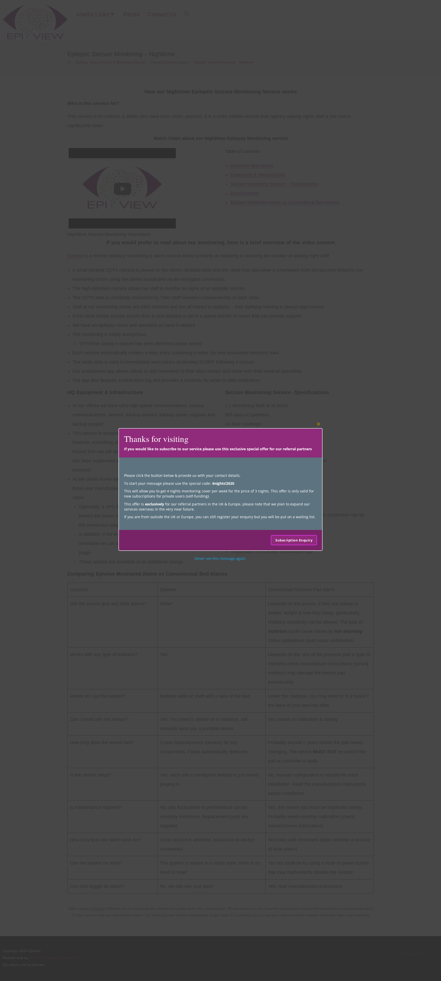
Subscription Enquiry (293, 540)
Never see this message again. (220, 558)
